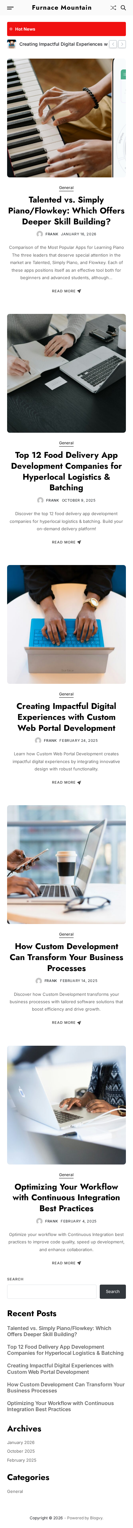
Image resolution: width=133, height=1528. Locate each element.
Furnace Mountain (62, 8)
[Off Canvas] (10, 8)
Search (15, 1279)
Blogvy (96, 1517)
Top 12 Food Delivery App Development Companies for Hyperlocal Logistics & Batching (66, 471)
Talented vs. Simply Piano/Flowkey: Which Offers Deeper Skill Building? (66, 210)
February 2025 (21, 1460)
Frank (52, 234)
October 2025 (21, 1451)
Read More (64, 291)
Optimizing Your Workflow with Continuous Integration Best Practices (66, 1198)
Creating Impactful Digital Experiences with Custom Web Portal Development (66, 717)
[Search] (123, 7)
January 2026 (21, 1442)
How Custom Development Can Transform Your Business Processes (66, 957)
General (66, 187)
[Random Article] (113, 8)
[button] (113, 44)
